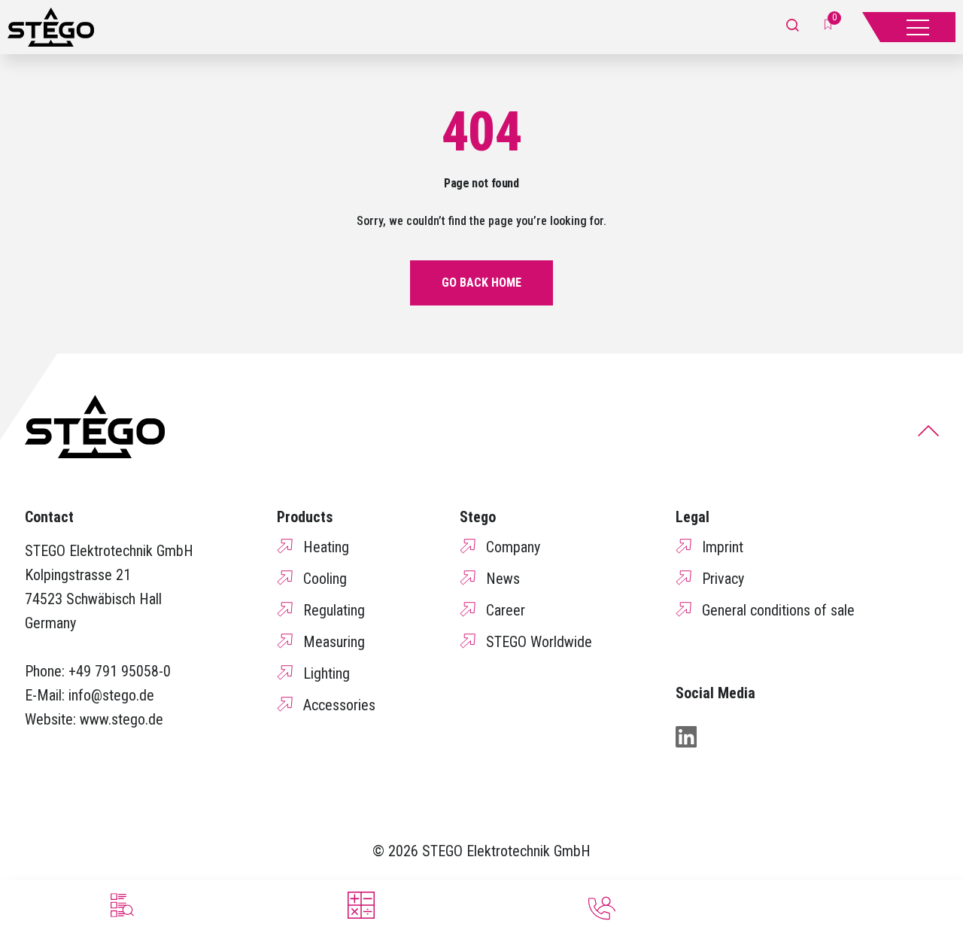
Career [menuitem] (505, 610)
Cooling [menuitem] (325, 579)
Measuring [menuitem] (334, 642)
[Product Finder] (120, 905)
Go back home (481, 282)
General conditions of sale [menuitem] (778, 610)
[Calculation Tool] (361, 905)
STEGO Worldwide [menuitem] (539, 642)
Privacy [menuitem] (723, 579)
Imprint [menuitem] (722, 547)
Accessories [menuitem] (339, 705)
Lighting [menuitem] (326, 673)
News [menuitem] (503, 579)
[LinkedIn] (686, 736)
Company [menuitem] (513, 547)
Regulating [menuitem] (334, 610)
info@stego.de (111, 695)
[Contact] (601, 908)
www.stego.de (121, 719)
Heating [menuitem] (326, 547)
